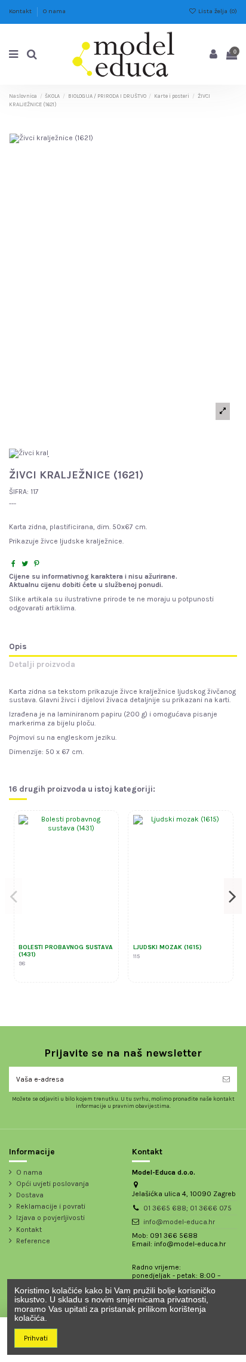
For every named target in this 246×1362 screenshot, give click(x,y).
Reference (33, 1241)
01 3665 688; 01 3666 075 (187, 1208)
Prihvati (36, 1338)
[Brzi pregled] (105, 851)
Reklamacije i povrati (50, 1206)
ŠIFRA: (19, 491)
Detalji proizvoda (42, 664)
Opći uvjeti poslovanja (52, 1183)
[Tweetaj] (24, 564)
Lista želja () (216, 11)
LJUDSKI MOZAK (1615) (167, 947)
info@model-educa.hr (179, 1222)
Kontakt (21, 11)
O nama (54, 11)
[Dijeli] (13, 564)
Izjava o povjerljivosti (50, 1217)
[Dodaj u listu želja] (105, 831)
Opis (18, 647)
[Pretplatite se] (226, 1079)
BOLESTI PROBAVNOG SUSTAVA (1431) (66, 951)
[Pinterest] (36, 564)
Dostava (30, 1195)
